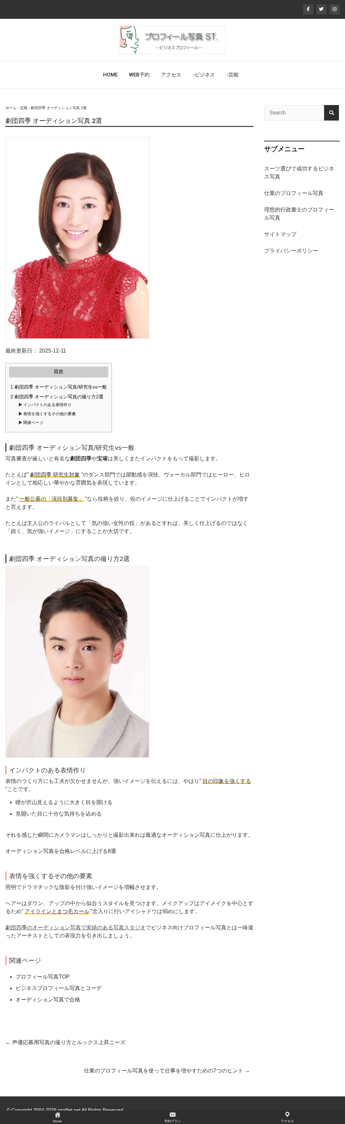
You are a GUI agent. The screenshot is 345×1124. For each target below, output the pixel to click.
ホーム (11, 108)
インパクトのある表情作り (47, 404)
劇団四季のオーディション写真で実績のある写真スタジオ (75, 927)
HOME (110, 75)
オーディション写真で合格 (47, 999)
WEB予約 (139, 75)
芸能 (23, 108)
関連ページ (32, 422)
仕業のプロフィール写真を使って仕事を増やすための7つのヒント (167, 1070)
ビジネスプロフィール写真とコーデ (58, 988)
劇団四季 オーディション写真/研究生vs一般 (58, 387)
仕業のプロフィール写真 (293, 193)
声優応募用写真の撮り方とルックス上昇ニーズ (65, 1042)
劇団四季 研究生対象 (55, 474)
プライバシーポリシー (291, 251)
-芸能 (232, 75)
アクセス (171, 75)
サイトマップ (280, 234)
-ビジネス (204, 75)
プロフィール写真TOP (42, 977)
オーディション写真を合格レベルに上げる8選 (60, 851)
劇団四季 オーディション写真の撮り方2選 (56, 396)
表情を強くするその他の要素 (49, 413)
